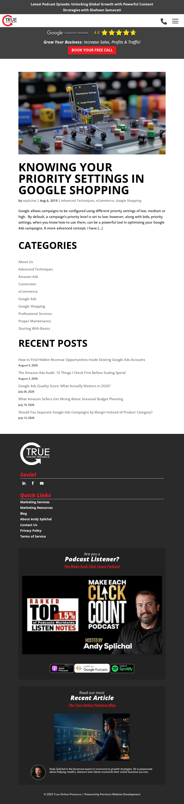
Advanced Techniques (77, 200)
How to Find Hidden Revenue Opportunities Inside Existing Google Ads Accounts (81, 359)
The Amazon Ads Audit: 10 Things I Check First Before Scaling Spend (71, 372)
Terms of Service (33, 536)
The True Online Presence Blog (92, 705)
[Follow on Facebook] (32, 483)
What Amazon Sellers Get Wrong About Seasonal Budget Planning (70, 399)
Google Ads (27, 299)
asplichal (29, 200)
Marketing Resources (36, 507)
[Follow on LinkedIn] (23, 483)
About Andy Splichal (36, 519)
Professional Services (35, 313)
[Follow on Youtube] (41, 483)
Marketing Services (35, 502)
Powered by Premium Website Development (112, 794)
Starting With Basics (34, 328)
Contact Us (28, 525)
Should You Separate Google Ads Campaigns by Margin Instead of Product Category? (85, 412)
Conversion (27, 284)
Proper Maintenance (34, 321)
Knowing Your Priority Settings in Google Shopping (81, 178)
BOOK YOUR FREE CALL (92, 50)
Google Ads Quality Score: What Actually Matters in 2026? (64, 386)
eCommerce (105, 200)
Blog (23, 513)
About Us (25, 261)
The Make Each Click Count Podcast (92, 566)
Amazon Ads (28, 276)
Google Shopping (128, 200)
